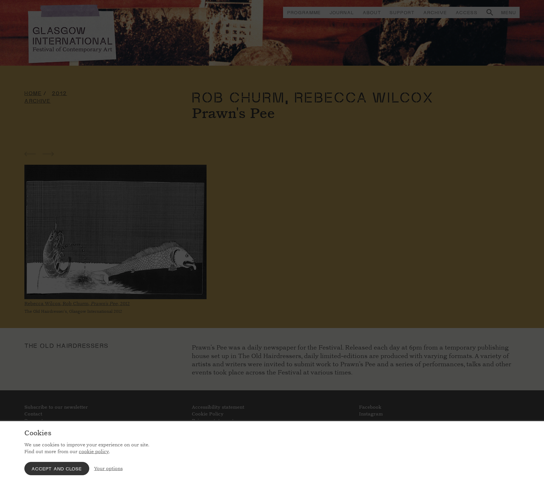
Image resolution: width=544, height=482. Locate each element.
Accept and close (56, 468)
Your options (108, 468)
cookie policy (94, 451)
